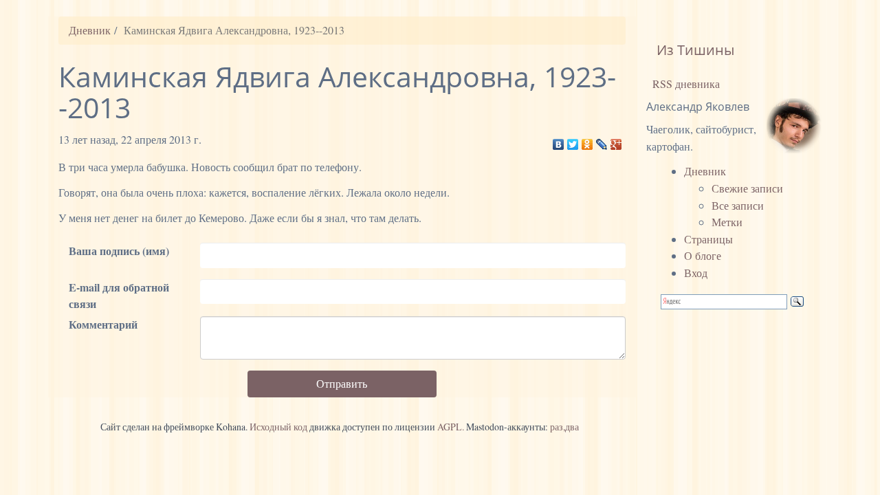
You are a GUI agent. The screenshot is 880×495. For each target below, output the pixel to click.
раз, (557, 426)
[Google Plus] (616, 140)
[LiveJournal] (602, 140)
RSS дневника (685, 83)
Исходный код (278, 426)
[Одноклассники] (587, 140)
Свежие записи (747, 188)
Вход (695, 272)
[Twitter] (573, 140)
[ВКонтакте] (558, 140)
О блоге (702, 255)
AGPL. (450, 426)
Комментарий (103, 324)
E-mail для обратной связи (119, 295)
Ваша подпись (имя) (119, 250)
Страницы (708, 239)
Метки (727, 221)
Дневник (90, 30)
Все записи (738, 205)
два (572, 426)
